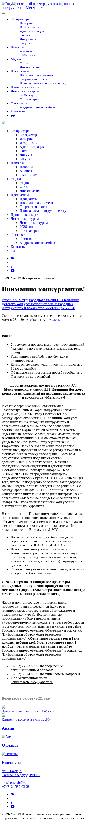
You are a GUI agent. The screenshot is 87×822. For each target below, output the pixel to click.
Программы (20, 71)
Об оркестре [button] (20, 131)
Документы (28, 39)
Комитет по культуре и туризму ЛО (26, 719)
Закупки (26, 43)
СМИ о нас (28, 55)
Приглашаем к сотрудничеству (43, 83)
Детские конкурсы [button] (25, 219)
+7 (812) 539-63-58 (16, 786)
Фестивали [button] (19, 235)
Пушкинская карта (25, 87)
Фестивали (19, 103)
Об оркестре (20, 19)
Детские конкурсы (25, 91)
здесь (56, 319)
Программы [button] (20, 195)
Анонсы (26, 51)
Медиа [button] (16, 179)
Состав (25, 35)
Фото (24, 63)
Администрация (32, 31)
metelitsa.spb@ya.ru (16, 782)
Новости (17, 47)
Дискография (30, 67)
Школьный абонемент (36, 75)
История (26, 23)
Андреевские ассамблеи (38, 107)
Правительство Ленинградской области (28, 711)
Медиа (16, 59)
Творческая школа (33, 79)
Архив (8, 728)
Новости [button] (17, 163)
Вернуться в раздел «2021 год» (26, 698)
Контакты (18, 111)
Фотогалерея (29, 99)
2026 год (26, 95)
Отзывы (10, 745)
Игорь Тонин (30, 27)
